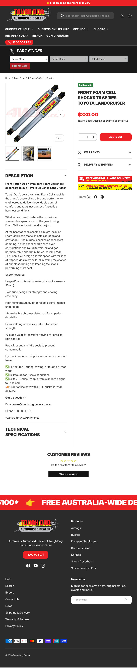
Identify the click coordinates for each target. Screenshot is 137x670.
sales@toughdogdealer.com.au (32, 404)
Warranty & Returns (17, 619)
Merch (37, 35)
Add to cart (115, 136)
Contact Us (12, 599)
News (8, 606)
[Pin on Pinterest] (102, 197)
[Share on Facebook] (95, 197)
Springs (76, 554)
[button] (129, 15)
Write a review (68, 474)
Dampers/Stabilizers (84, 541)
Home (8, 78)
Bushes (75, 534)
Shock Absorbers (82, 561)
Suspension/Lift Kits (53, 29)
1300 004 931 (36, 554)
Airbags (76, 528)
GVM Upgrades (57, 35)
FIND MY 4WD (19, 66)
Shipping (97, 120)
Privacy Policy (14, 626)
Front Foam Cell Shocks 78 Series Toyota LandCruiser (34, 78)
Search (9, 585)
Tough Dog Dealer (21, 655)
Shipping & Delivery (17, 612)
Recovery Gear (16, 35)
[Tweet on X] (89, 197)
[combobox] (85, 15)
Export (9, 592)
